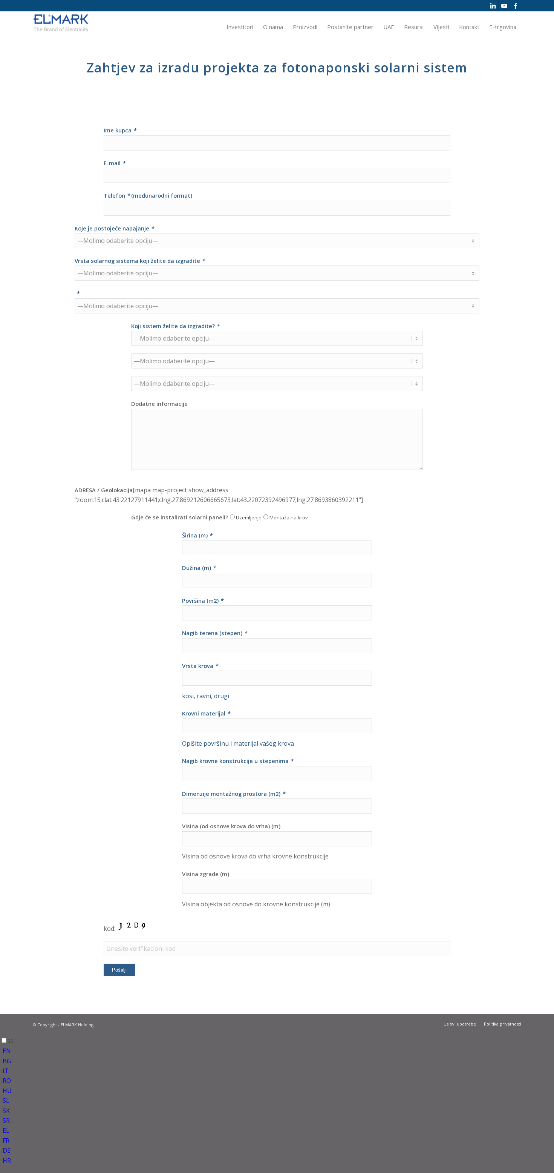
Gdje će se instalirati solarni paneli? (179, 517)
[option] (278, 1051)
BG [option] (7, 1061)
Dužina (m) (199, 567)
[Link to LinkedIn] (492, 5)
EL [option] (6, 1130)
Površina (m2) (202, 600)
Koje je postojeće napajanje (114, 228)
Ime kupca (120, 130)
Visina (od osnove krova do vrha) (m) (231, 826)
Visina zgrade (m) (205, 874)
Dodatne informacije (159, 403)
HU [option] (7, 1091)
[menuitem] (240, 27)
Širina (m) (197, 535)
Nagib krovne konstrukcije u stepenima (237, 761)
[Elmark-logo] (61, 27)
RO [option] (7, 1080)
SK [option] (6, 1111)
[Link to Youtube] (504, 5)
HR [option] (7, 1160)
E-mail (114, 163)
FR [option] (6, 1140)
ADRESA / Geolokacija (104, 490)
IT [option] (6, 1071)
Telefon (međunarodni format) (148, 195)
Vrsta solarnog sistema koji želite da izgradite (140, 260)
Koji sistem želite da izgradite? (175, 326)
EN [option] (7, 1051)
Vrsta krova (200, 665)
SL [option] (6, 1100)
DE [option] (7, 1150)
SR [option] (6, 1120)
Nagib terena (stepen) (214, 633)
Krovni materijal (206, 713)
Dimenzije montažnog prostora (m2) (233, 793)
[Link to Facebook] (515, 5)
